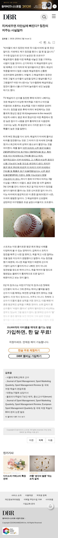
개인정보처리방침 (12, 499)
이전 (31, 440)
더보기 (40, 42)
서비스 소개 (16, 495)
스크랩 (54, 42)
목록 (41, 440)
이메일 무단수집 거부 (33, 499)
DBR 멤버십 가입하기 (29, 356)
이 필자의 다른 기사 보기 (15, 417)
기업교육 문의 (29, 504)
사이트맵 (49, 499)
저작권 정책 (42, 495)
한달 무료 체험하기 (29, 350)
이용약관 (29, 495)
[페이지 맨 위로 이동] (51, 507)
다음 (50, 440)
